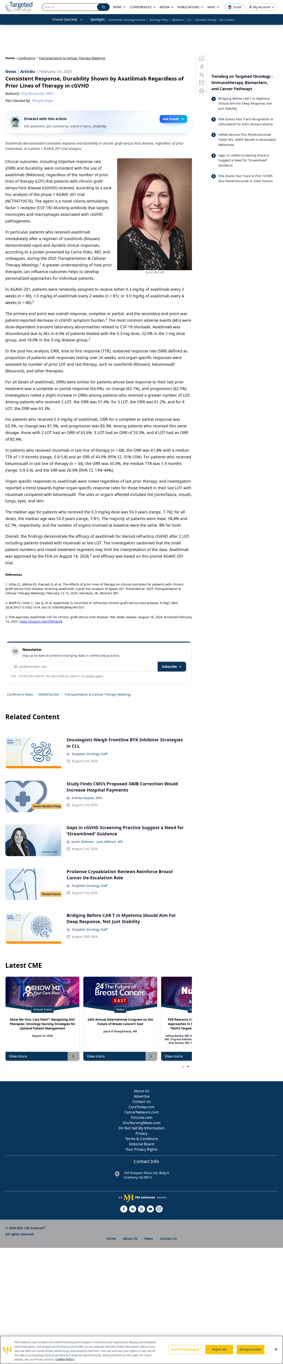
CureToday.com (142, 1106)
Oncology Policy (158, 20)
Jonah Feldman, (83, 842)
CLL (189, 20)
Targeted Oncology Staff (89, 754)
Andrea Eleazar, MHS (87, 798)
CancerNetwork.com (141, 1112)
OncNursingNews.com (142, 1122)
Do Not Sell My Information (141, 1128)
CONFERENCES (141, 7)
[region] (141, 1350)
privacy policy (94, 676)
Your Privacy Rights (142, 1149)
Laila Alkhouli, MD (109, 842)
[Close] (276, 1349)
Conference (26, 58)
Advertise (141, 1096)
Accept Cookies (250, 1349)
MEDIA (165, 7)
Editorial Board (141, 1144)
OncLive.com (141, 1117)
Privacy (141, 1133)
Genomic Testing (205, 20)
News (148, 1238)
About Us (141, 1091)
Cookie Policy (64, 1359)
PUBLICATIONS (188, 7)
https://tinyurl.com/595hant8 (40, 621)
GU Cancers (227, 20)
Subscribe (169, 666)
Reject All (219, 1349)
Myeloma (178, 20)
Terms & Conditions (141, 1138)
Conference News (20, 694)
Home (10, 58)
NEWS (117, 7)
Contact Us (141, 1101)
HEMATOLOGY (48, 694)
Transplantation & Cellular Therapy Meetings (98, 694)
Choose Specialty (64, 19)
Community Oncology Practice (126, 20)
